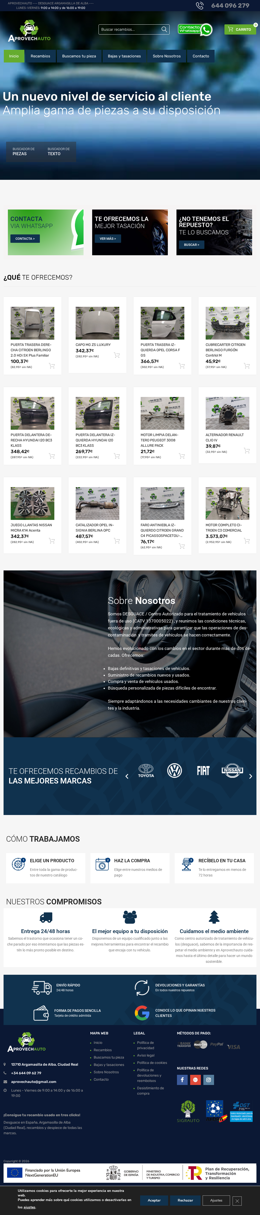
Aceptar (154, 1200)
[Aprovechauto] (25, 30)
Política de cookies (152, 1063)
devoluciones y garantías (180, 985)
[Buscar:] (134, 29)
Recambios (40, 56)
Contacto (201, 56)
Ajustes (216, 1200)
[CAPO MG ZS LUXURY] (97, 323)
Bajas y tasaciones (124, 56)
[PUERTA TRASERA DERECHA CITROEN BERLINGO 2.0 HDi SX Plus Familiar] (32, 323)
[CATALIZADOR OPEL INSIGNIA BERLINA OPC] (97, 503)
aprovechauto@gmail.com (33, 1082)
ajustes (29, 1207)
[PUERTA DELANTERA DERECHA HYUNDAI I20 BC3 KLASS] (32, 413)
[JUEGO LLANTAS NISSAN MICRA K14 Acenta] (32, 503)
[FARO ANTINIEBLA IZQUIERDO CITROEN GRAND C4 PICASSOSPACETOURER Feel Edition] (162, 503)
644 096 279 (230, 5)
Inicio (14, 56)
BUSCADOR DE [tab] (24, 151)
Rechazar (185, 1200)
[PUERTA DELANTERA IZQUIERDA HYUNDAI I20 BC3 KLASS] (97, 413)
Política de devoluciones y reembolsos (149, 1075)
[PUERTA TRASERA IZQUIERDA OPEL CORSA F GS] (162, 323)
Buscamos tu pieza (79, 56)
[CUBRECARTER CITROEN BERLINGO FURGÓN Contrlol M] (227, 323)
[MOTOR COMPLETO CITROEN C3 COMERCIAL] (227, 503)
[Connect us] (182, 1080)
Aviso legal (145, 1055)
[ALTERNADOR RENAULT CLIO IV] (227, 413)
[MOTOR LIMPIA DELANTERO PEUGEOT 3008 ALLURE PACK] (162, 413)
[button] (127, 776)
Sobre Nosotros (167, 56)
